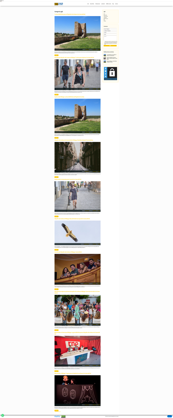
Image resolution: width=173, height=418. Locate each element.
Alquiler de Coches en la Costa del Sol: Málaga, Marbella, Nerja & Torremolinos (74, 140)
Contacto (116, 3)
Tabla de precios (97, 3)
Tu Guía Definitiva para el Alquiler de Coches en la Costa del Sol (70, 14)
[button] (2, 415)
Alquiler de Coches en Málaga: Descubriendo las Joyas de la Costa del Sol (72, 219)
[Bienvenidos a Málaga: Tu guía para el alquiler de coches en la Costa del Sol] (78, 389)
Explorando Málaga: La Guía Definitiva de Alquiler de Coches (69, 97)
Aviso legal (112, 416)
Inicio (88, 3)
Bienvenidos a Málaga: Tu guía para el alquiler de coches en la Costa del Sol (73, 373)
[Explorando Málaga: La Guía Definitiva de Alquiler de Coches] (78, 114)
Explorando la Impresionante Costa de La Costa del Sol (68, 179)
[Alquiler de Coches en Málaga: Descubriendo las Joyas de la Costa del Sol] (78, 231)
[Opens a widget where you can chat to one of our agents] (169, 416)
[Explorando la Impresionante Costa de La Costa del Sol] (78, 195)
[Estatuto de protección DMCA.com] (110, 73)
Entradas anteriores (58, 411)
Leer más (56, 55)
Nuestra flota (92, 3)
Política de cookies (107, 416)
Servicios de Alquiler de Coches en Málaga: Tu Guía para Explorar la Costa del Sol (74, 57)
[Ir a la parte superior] (171, 413)
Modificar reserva (108, 3)
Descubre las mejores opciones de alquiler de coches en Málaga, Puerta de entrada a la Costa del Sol (77, 292)
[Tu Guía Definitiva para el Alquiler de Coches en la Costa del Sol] (78, 32)
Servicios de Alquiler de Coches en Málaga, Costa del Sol (68, 252)
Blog (113, 3)
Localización (103, 3)
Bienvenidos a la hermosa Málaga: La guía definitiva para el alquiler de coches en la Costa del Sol (77, 333)
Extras (115, 416)
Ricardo (99, 49)
